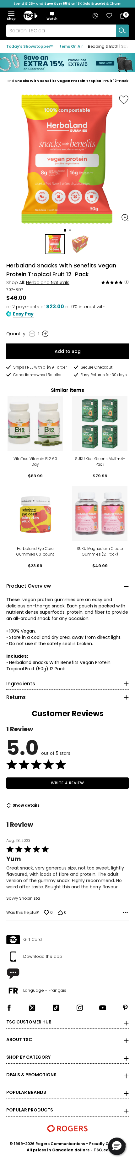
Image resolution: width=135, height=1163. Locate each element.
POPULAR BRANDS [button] (26, 1092)
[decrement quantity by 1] (32, 334)
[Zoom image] (125, 217)
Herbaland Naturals (47, 282)
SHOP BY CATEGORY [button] (28, 1057)
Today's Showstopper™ (29, 46)
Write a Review (67, 783)
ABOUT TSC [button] (19, 1039)
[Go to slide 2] (70, 230)
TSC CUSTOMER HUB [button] (28, 1022)
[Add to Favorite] (124, 100)
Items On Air (70, 46)
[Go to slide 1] (65, 230)
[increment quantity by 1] (45, 334)
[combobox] (67, 31)
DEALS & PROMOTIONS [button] (31, 1075)
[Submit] (122, 31)
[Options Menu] (125, 912)
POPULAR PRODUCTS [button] (29, 1110)
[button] (51, 16)
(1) (126, 282)
